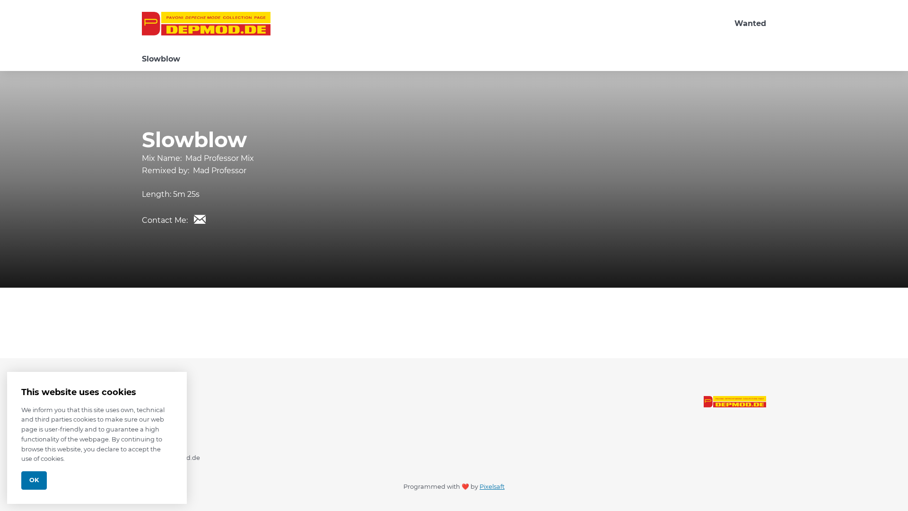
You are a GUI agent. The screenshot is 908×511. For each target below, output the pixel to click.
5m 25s (186, 194)
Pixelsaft (492, 486)
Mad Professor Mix (219, 158)
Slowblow (161, 58)
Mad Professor (219, 170)
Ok (34, 480)
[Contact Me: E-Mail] (199, 219)
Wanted (750, 23)
